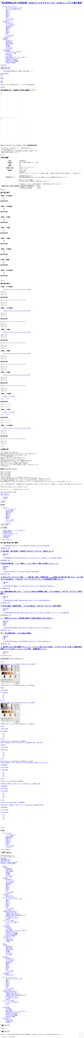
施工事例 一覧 (9, 22)
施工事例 (5, 21)
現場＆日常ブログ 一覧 (11, 912)
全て (5, 507)
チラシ (7, 924)
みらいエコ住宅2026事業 (11, 934)
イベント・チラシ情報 (11, 53)
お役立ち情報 (6, 50)
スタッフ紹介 (9, 48)
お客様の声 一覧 (9, 896)
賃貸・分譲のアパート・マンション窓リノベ (16, 57)
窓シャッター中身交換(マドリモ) (13, 9)
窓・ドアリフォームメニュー (10, 6)
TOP (4, 865)
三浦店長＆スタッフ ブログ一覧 (14, 51)
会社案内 (5, 39)
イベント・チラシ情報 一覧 (12, 922)
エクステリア (9, 20)
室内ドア (8, 13)
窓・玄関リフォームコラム (12, 918)
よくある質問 (9, 55)
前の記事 (5, 497)
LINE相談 (8, 941)
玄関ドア (8, 10)
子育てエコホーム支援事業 (12, 61)
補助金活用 (8, 26)
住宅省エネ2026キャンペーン (12, 58)
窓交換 (7, 15)
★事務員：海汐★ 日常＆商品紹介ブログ (16, 915)
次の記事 (5, 498)
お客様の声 (5, 37)
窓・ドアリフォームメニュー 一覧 (14, 7)
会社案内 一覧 (9, 40)
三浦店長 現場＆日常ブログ (10, 911)
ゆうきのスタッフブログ (11, 916)
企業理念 (8, 44)
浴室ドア (8, 14)
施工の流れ (8, 54)
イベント (8, 923)
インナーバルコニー (10, 24)
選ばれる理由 (9, 42)
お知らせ (8, 919)
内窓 (7, 17)
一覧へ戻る (3, 500)
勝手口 (7, 11)
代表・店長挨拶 (9, 43)
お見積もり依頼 (9, 940)
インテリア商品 (9, 25)
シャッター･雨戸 (10, 18)
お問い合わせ (6, 937)
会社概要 (8, 46)
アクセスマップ (9, 47)
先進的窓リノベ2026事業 (11, 59)
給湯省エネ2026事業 (10, 62)
